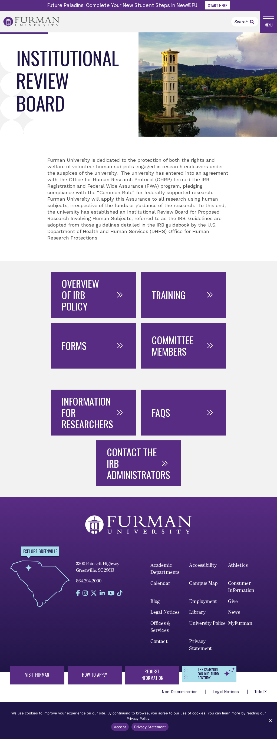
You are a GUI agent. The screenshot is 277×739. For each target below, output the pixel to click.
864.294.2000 (88, 581)
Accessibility (202, 565)
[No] (270, 720)
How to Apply (94, 674)
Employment (203, 601)
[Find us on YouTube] (111, 593)
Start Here (217, 5)
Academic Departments (164, 569)
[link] (252, 21)
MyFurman (240, 623)
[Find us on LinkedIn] (102, 593)
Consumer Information (241, 587)
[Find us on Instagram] (85, 593)
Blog (155, 601)
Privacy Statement (200, 645)
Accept (120, 727)
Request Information (152, 674)
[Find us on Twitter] (94, 593)
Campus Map (203, 583)
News (234, 612)
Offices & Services (160, 627)
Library (197, 612)
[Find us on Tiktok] (120, 593)
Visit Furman (37, 674)
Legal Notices (165, 612)
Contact (159, 641)
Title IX (261, 692)
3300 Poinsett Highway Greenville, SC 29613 (97, 567)
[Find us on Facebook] (78, 593)
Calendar (160, 583)
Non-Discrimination (180, 692)
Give (233, 601)
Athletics (238, 565)
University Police (207, 623)
